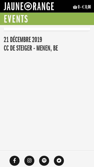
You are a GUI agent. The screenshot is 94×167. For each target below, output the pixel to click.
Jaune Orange (29, 7)
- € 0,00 (84, 7)
